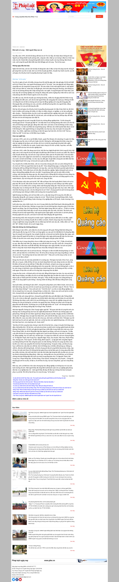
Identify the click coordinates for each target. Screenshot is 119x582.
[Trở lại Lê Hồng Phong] (20, 549)
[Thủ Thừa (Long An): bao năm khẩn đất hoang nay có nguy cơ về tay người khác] (20, 492)
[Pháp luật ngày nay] (23, 6)
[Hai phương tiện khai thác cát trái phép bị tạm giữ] (20, 505)
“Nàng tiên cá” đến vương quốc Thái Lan (97, 140)
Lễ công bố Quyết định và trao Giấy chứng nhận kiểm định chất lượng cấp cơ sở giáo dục (96, 110)
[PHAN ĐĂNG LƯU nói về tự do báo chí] (20, 448)
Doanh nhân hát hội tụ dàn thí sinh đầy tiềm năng (96, 132)
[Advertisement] (59, 31)
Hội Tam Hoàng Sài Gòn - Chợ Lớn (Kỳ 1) (96, 124)
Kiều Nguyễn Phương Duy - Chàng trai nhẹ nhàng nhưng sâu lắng (96, 101)
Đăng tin (99, 16)
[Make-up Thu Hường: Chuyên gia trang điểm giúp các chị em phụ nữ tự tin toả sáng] (20, 462)
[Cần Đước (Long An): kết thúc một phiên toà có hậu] (20, 519)
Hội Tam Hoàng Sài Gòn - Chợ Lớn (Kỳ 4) (96, 70)
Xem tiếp (72, 425)
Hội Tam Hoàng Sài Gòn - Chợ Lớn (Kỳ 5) (96, 85)
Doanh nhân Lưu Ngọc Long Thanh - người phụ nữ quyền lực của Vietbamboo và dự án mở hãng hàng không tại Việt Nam (97, 79)
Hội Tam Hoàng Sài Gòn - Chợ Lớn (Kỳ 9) (96, 117)
